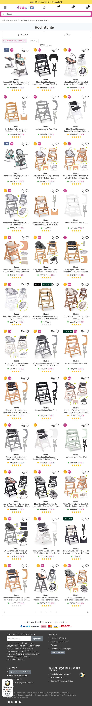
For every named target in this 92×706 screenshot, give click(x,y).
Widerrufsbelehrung (37, 693)
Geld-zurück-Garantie (59, 677)
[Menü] (11, 680)
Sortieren (24, 34)
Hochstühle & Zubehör (32, 20)
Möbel (22, 20)
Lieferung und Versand (59, 641)
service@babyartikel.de (18, 675)
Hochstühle (45, 20)
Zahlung (54, 645)
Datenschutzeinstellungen (61, 649)
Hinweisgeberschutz (52, 693)
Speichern (37, 639)
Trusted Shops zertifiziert (60, 674)
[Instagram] (9, 702)
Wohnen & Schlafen (11, 20)
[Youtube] (17, 702)
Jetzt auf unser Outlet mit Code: (46, 2)
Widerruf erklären (58, 652)
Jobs (62, 693)
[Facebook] (20, 702)
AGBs (28, 693)
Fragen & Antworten (58, 638)
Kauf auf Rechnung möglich (62, 681)
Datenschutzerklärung (15, 659)
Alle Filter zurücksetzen (13, 41)
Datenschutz (20, 693)
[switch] (7, 694)
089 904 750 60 (15, 679)
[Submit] (4, 14)
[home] (25, 7)
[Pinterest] (13, 702)
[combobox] (46, 14)
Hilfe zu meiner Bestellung (21, 672)
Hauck (32, 41)
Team (67, 693)
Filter (68, 34)
